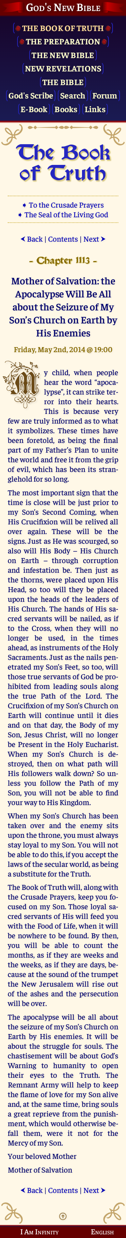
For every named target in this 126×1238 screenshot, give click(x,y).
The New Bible (63, 54)
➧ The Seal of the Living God (63, 214)
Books (65, 108)
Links (95, 108)
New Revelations (63, 68)
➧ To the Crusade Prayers (63, 204)
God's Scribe (30, 95)
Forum (104, 95)
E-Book (34, 108)
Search (73, 95)
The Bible (63, 81)
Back (31, 238)
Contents (63, 238)
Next (94, 238)
